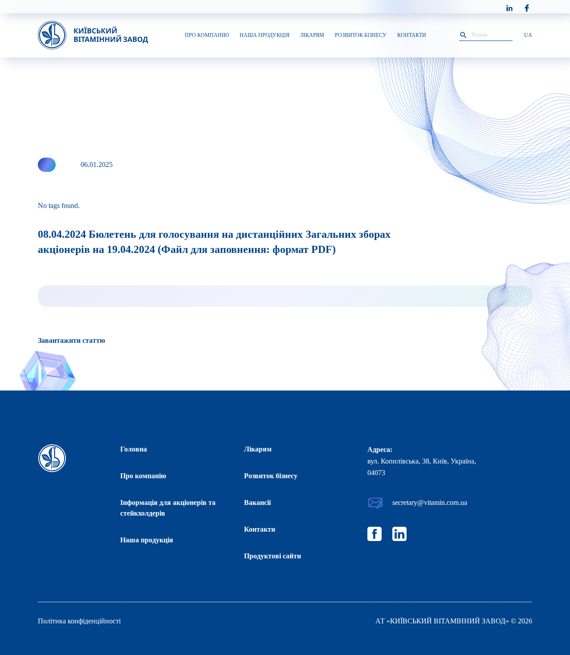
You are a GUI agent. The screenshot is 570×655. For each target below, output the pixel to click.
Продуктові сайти (272, 556)
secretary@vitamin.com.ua (429, 502)
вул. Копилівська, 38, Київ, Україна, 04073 (421, 466)
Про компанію (143, 476)
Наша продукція (146, 540)
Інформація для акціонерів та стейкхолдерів (168, 508)
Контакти (259, 529)
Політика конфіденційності (79, 621)
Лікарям (258, 449)
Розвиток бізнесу (270, 476)
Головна (133, 449)
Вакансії (257, 502)
